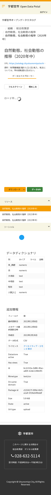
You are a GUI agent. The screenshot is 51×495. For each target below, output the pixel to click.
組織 (10, 28)
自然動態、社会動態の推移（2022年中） (20, 220)
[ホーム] (3, 28)
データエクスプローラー (23, 76)
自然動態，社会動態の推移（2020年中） (24, 37)
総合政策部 (22, 28)
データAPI (36, 189)
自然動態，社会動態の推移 (20, 32)
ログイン (43, 12)
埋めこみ (32, 86)
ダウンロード (14, 189)
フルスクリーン (15, 86)
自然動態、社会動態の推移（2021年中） (20, 214)
